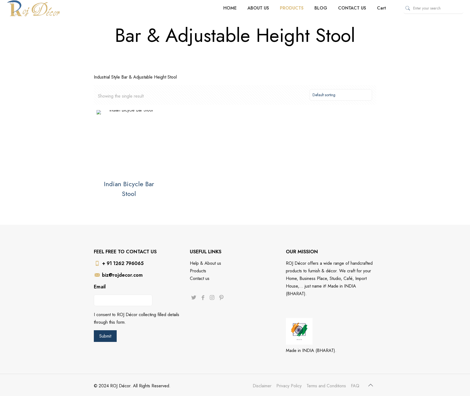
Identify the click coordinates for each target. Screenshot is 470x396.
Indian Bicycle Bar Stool (129, 188)
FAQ (355, 386)
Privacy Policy (289, 386)
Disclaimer (262, 386)
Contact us (199, 278)
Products (198, 271)
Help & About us (205, 263)
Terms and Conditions (326, 386)
